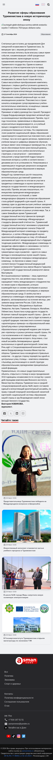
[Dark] (48, 4)
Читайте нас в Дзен (17, 728)
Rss (10, 716)
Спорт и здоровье (12, 684)
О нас (7, 706)
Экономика (9, 680)
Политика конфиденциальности (18, 698)
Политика (8, 676)
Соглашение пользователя (16, 702)
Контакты (8, 694)
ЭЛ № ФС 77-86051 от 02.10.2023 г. (18, 756)
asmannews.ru (28, 751)
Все (6, 672)
